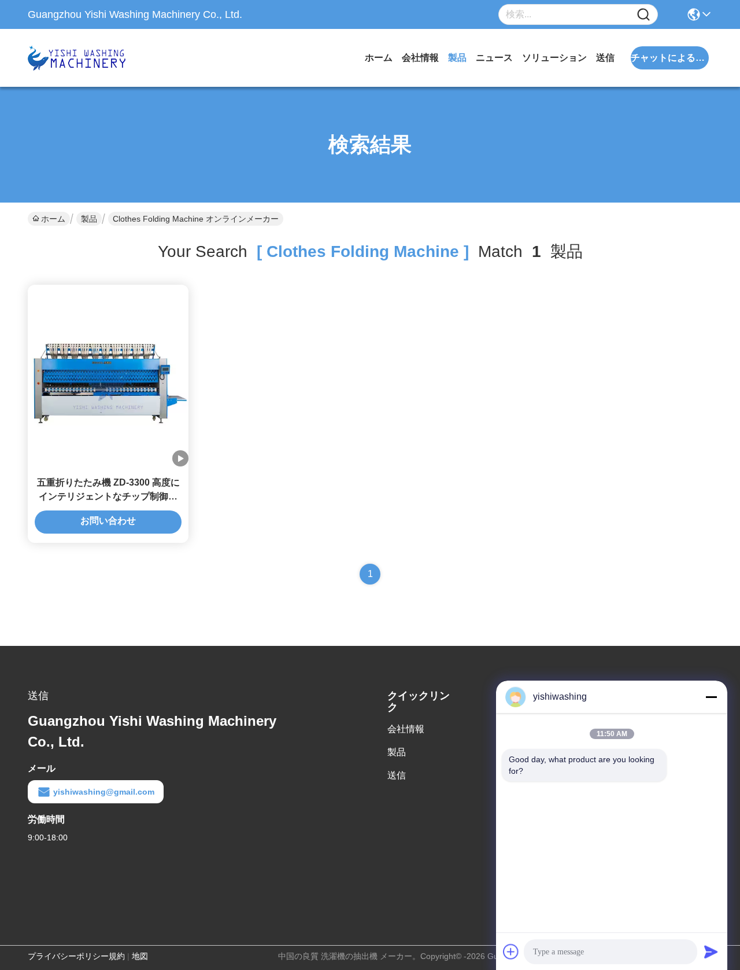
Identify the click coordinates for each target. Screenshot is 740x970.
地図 (140, 956)
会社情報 (420, 58)
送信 (605, 58)
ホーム (379, 58)
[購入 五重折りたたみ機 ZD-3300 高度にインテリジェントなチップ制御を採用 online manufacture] (108, 376)
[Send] (711, 951)
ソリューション (554, 58)
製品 (457, 58)
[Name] (643, 15)
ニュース (494, 58)
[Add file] (511, 951)
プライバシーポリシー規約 (76, 956)
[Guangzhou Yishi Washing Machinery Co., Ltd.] (91, 58)
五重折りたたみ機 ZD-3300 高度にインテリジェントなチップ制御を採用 (108, 496)
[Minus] (711, 697)
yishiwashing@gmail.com (103, 791)
